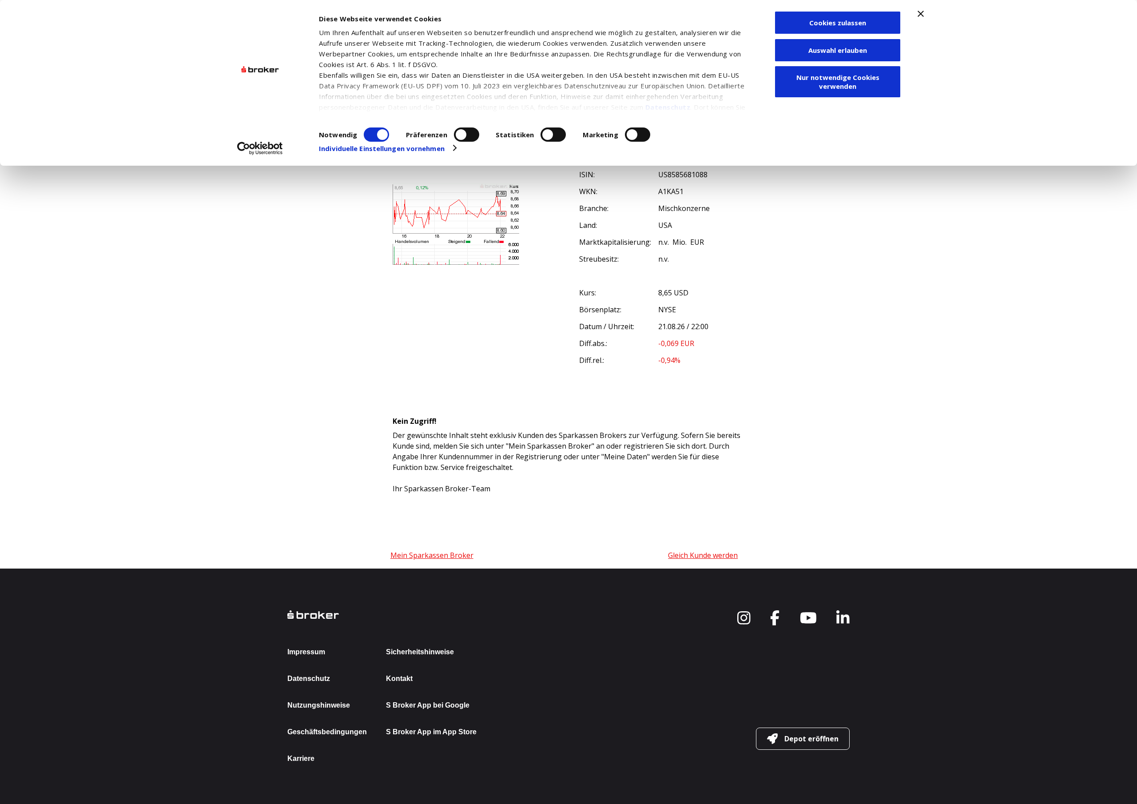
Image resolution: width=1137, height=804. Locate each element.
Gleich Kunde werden (703, 555)
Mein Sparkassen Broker (431, 555)
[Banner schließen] (921, 14)
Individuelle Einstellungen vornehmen (382, 148)
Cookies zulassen (837, 22)
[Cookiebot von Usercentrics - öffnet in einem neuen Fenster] (260, 148)
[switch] (466, 134)
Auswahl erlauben (837, 50)
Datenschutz (668, 107)
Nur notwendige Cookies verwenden (837, 82)
